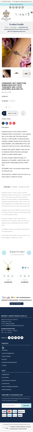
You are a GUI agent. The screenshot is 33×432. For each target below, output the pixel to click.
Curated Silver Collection (9, 380)
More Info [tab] (7, 187)
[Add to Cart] (8, 276)
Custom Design (6, 356)
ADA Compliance (20, 426)
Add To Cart (12, 113)
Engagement (5, 374)
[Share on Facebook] (6, 123)
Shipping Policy (23, 428)
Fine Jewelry (13, 27)
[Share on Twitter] (3, 123)
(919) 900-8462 (6, 1)
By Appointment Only (17, 4)
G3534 (24, 280)
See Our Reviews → (16, 304)
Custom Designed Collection (10, 386)
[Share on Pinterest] (14, 123)
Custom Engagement (8, 353)
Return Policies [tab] (24, 187)
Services (4, 359)
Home (6, 27)
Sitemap (13, 426)
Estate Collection (6, 389)
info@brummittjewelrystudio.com (23, 1)
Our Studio (5, 350)
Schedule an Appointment (9, 362)
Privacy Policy (14, 428)
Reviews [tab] (14, 187)
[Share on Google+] (10, 123)
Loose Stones (5, 383)
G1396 (8, 280)
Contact (4, 365)
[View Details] (12, 276)
